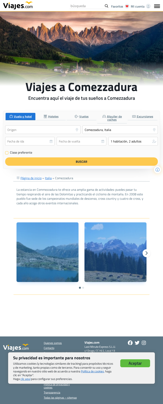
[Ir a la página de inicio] (18, 5)
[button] (133, 141)
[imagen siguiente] (146, 253)
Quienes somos (53, 343)
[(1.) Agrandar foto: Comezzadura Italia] (47, 252)
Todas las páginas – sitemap (60, 397)
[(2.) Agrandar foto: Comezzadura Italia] (115, 252)
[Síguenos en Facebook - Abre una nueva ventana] (130, 343)
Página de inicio (31, 178)
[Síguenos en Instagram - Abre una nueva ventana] (144, 343)
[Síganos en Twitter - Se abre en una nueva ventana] (137, 343)
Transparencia (52, 392)
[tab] (20, 116)
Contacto (49, 348)
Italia (48, 178)
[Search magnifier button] (106, 6)
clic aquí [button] (25, 379)
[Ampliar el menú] (157, 6)
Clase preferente (18, 152)
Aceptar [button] (135, 363)
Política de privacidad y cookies (57, 385)
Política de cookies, (93, 371)
